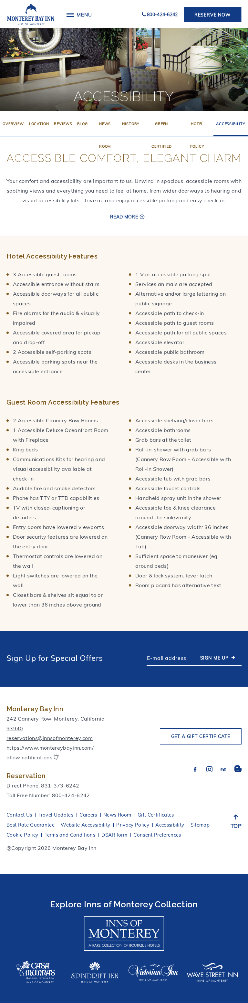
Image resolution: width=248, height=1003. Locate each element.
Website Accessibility (85, 825)
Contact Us (19, 815)
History (131, 123)
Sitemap (200, 825)
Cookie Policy (22, 835)
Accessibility (230, 123)
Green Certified (161, 135)
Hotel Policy (197, 135)
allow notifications (29, 757)
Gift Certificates (156, 815)
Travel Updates (55, 815)
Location (39, 123)
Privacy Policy (132, 825)
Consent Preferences (157, 835)
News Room (105, 135)
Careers (88, 815)
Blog (82, 123)
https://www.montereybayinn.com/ (50, 747)
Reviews (63, 123)
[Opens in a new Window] (124, 930)
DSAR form (114, 835)
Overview (13, 123)
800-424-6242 (162, 14)
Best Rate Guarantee (30, 825)
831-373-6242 (60, 785)
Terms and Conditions (70, 835)
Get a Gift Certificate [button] (200, 736)
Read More (124, 217)
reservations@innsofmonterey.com (49, 738)
